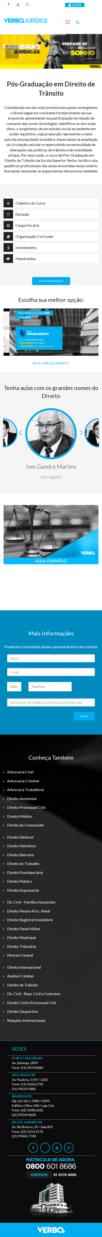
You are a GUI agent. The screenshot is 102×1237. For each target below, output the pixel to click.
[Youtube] (18, 5)
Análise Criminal (20, 976)
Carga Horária (27, 225)
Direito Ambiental (22, 798)
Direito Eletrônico (21, 845)
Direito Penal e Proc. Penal (28, 911)
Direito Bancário (20, 854)
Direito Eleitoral (20, 837)
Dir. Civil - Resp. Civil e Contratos (33, 993)
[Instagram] (27, 5)
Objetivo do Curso (30, 203)
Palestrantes (25, 258)
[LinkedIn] (45, 1148)
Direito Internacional (24, 967)
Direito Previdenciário (25, 872)
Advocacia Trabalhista (25, 789)
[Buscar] (77, 22)
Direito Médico (19, 816)
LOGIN (76, 5)
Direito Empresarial (23, 890)
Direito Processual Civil (26, 807)
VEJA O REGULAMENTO (51, 363)
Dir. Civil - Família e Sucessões (31, 902)
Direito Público (19, 881)
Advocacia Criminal (23, 781)
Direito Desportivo (22, 1011)
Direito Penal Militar (24, 928)
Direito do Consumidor (25, 825)
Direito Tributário (21, 946)
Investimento (26, 247)
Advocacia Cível (20, 772)
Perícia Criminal (20, 955)
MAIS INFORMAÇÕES (51, 281)
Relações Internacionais (26, 1020)
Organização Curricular (34, 236)
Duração (22, 214)
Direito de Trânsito (22, 985)
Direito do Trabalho (23, 863)
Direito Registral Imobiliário (30, 919)
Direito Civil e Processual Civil (31, 1002)
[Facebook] (8, 5)
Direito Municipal (21, 937)
